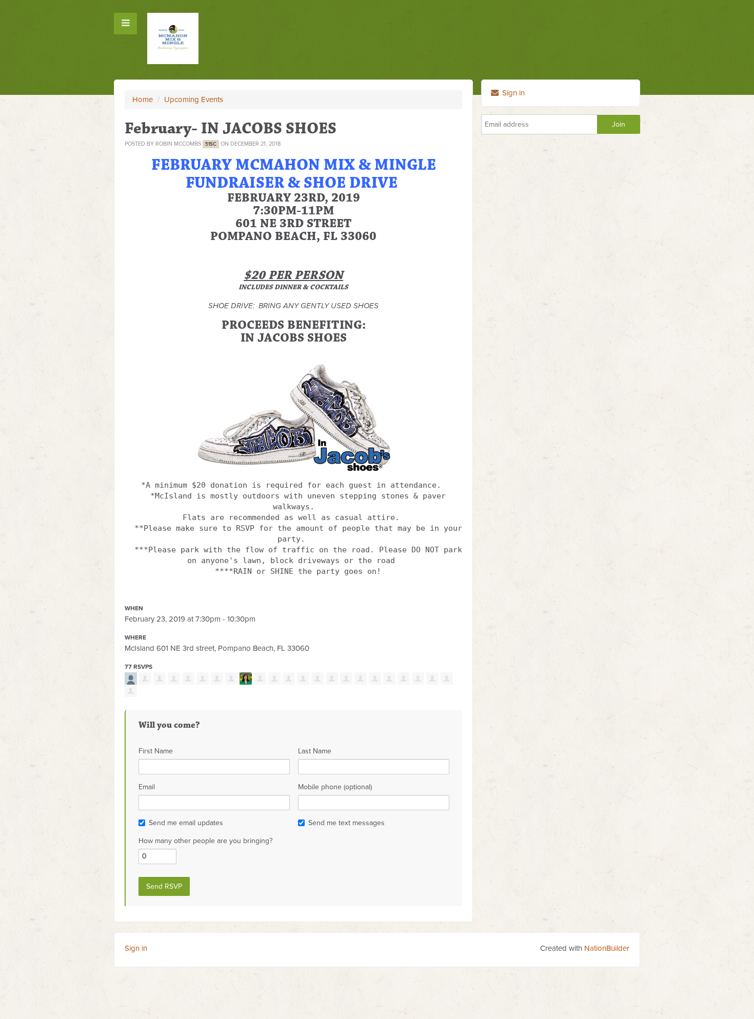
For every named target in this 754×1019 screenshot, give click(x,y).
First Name (155, 751)
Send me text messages (346, 822)
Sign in (512, 92)
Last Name (314, 751)
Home (142, 99)
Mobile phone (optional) (335, 787)
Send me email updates (186, 822)
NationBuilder (606, 948)
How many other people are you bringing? (205, 840)
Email (146, 787)
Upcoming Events (193, 99)
